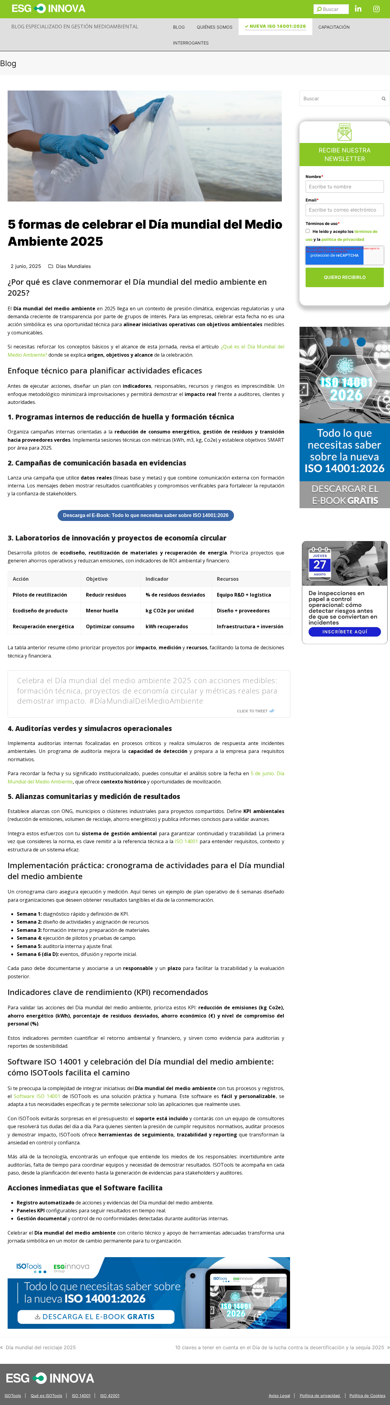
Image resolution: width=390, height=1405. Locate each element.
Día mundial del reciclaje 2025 (41, 1347)
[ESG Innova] (50, 1378)
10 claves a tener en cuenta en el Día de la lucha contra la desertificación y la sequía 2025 (279, 1347)
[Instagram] (376, 9)
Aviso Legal (279, 1395)
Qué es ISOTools (46, 1395)
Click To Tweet (252, 711)
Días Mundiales (73, 266)
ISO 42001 (109, 1395)
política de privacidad (342, 239)
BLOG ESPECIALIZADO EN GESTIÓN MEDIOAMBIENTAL (74, 26)
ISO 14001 (186, 841)
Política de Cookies (367, 1395)
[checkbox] (345, 235)
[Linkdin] (358, 9)
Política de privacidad (320, 1395)
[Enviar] (319, 9)
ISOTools (13, 1395)
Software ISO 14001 (37, 1096)
